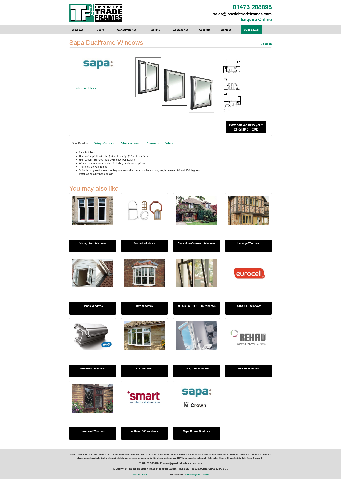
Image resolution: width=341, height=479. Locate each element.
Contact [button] (226, 30)
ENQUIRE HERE (246, 127)
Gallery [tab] (169, 143)
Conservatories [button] (127, 30)
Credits (144, 474)
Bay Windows (144, 306)
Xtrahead (205, 474)
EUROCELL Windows (248, 306)
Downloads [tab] (152, 143)
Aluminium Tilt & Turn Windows (196, 306)
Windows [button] (78, 30)
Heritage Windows (248, 243)
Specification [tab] (80, 143)
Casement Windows (93, 431)
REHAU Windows (248, 368)
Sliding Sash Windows (92, 243)
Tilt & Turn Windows (196, 368)
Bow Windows (144, 368)
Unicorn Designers (192, 474)
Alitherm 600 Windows (144, 431)
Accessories (180, 30)
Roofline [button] (155, 30)
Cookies (135, 474)
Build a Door (251, 30)
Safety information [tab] (104, 143)
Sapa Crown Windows (196, 431)
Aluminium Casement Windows (196, 243)
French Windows (92, 306)
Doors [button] (100, 30)
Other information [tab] (130, 143)
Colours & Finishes (85, 88)
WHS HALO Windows (92, 368)
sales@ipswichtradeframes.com (242, 14)
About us (204, 30)
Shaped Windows (144, 243)
